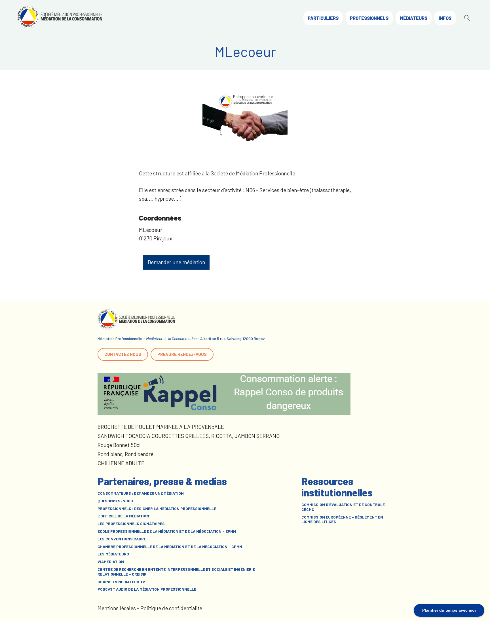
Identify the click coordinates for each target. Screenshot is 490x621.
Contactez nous (122, 354)
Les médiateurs (113, 554)
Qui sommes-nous (115, 501)
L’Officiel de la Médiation (123, 516)
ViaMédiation (111, 561)
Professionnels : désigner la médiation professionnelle (157, 508)
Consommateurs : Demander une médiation (141, 493)
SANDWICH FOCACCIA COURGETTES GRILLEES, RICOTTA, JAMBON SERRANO (189, 436)
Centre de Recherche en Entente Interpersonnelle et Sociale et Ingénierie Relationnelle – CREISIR (176, 571)
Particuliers (323, 18)
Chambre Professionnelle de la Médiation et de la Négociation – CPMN (170, 546)
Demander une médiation (176, 262)
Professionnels (369, 18)
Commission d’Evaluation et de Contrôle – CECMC (344, 507)
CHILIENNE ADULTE (121, 463)
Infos (445, 18)
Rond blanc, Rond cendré (125, 454)
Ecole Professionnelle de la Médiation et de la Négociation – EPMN (167, 531)
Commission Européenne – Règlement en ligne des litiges (342, 519)
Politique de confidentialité (171, 608)
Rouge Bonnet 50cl (119, 445)
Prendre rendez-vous (182, 354)
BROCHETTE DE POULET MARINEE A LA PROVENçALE (161, 426)
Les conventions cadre (122, 539)
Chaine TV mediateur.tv (121, 582)
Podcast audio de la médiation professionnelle (147, 589)
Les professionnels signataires (131, 523)
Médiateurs (413, 18)
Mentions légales (117, 608)
